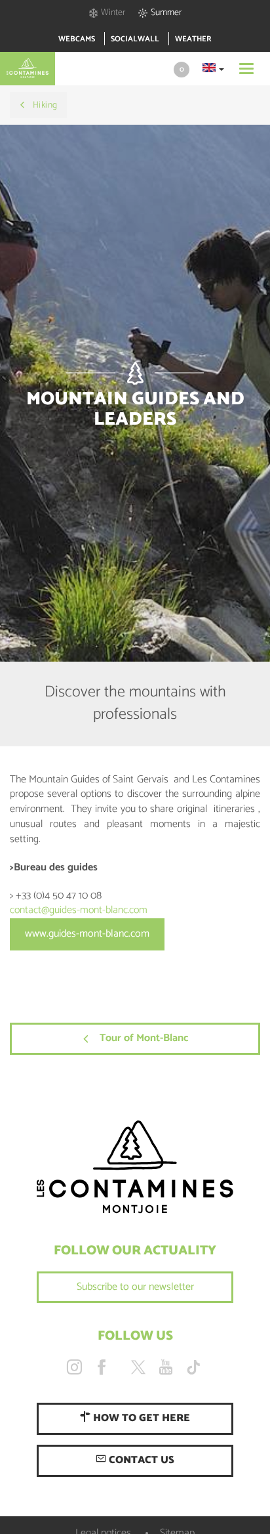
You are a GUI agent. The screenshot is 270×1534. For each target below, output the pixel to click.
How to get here (140, 1418)
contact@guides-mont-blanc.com (78, 910)
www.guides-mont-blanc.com (87, 934)
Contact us (140, 1460)
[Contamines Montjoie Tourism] (135, 1167)
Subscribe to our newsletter (135, 1287)
